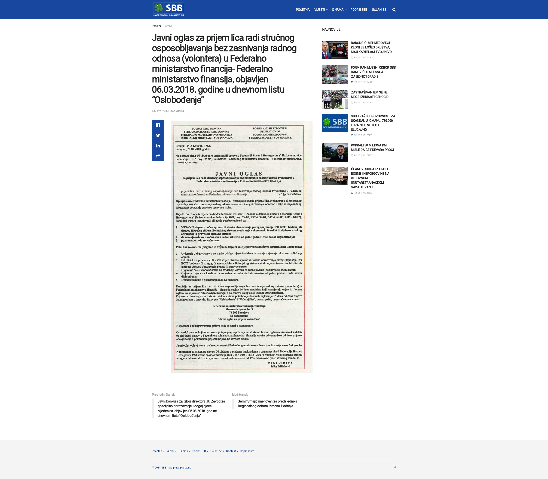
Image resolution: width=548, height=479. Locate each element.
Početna (157, 25)
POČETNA (303, 9)
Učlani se (216, 451)
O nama (183, 451)
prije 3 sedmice (363, 57)
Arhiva (169, 25)
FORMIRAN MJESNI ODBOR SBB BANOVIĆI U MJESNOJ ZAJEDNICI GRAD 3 (373, 72)
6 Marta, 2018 (160, 111)
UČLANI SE (379, 9)
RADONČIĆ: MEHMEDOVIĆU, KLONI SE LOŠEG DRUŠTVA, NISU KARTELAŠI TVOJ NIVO (371, 47)
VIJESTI (319, 9)
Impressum (247, 451)
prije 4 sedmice (363, 102)
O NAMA (338, 9)
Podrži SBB (199, 451)
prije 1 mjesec (362, 135)
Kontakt (231, 451)
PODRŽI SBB (359, 9)
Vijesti (170, 451)
